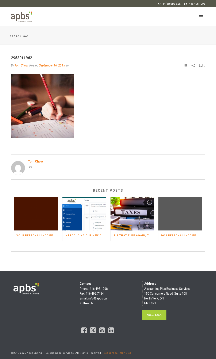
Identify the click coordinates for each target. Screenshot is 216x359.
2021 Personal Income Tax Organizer (181, 235)
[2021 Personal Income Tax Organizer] (180, 213)
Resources (111, 353)
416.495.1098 (197, 3)
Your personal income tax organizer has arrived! (37, 235)
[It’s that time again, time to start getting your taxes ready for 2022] (132, 213)
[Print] (185, 65)
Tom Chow (21, 65)
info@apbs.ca (172, 3)
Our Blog (126, 353)
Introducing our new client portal (85, 235)
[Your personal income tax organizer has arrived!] (36, 213)
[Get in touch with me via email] (30, 168)
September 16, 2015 (52, 65)
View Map (154, 315)
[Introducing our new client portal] (84, 213)
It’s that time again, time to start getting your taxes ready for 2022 (133, 235)
